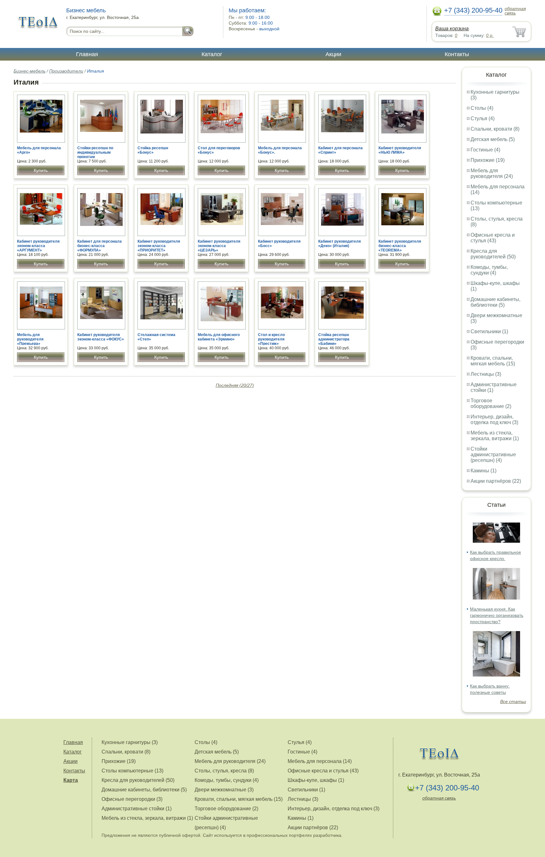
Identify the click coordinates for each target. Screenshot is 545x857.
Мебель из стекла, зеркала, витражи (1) (495, 435)
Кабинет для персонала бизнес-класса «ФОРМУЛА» (99, 245)
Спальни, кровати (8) (495, 129)
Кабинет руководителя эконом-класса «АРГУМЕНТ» (38, 245)
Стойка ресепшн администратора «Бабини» (333, 339)
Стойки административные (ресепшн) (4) (493, 454)
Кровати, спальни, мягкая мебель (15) (493, 360)
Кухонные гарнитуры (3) (130, 742)
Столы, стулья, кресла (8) (224, 770)
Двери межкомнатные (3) (224, 789)
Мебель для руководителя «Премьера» (30, 339)
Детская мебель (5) (493, 139)
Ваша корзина (452, 28)
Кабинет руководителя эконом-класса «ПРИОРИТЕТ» (159, 245)
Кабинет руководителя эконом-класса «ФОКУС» (100, 337)
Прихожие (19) (488, 160)
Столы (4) (482, 108)
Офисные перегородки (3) (132, 799)
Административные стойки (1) (137, 808)
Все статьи (513, 701)
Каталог (212, 54)
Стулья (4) (483, 118)
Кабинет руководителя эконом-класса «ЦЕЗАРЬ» (219, 245)
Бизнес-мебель (29, 71)
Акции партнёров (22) (496, 481)
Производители (66, 71)
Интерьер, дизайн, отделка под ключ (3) (494, 419)
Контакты (457, 54)
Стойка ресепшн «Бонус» (153, 150)
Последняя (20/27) (235, 385)
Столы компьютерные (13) (132, 770)
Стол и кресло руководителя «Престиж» (271, 339)
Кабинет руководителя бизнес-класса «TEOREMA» (399, 245)
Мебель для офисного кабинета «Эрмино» (219, 337)
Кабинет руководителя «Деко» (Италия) (339, 243)
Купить (41, 170)
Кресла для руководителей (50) (493, 253)
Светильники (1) (489, 331)
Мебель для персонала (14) (320, 761)
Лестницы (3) (486, 374)
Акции (333, 54)
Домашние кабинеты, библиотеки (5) (495, 302)
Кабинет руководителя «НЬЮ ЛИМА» (399, 150)
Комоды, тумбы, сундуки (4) (489, 269)
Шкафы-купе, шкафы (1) (316, 780)
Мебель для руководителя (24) (492, 173)
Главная (87, 54)
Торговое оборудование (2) (491, 403)
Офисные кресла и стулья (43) (493, 237)
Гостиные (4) (485, 149)
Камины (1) (483, 470)
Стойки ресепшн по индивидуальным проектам (95, 152)
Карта (70, 780)
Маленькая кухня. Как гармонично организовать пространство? (496, 615)
